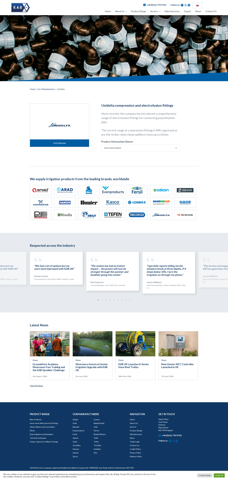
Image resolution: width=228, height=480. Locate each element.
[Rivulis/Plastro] (65, 215)
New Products (36, 419)
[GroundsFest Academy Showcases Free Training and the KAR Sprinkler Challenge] (50, 343)
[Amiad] (41, 190)
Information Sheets (112, 148)
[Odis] (185, 202)
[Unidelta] (161, 215)
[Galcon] (161, 190)
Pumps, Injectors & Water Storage (44, 442)
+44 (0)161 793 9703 (172, 435)
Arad (75, 423)
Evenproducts (78, 430)
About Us (119, 11)
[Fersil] (137, 190)
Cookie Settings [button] (205, 475)
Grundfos (77, 445)
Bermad (76, 427)
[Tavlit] (89, 215)
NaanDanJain (99, 423)
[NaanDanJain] (161, 202)
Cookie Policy (135, 449)
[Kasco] (113, 202)
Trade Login (135, 442)
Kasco (75, 456)
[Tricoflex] (137, 215)
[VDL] (185, 215)
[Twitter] (186, 5)
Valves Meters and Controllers (42, 427)
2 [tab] (102, 300)
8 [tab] (126, 300)
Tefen (96, 442)
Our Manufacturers (46, 89)
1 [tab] (98, 300)
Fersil (75, 434)
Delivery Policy (136, 456)
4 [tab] (110, 300)
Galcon (76, 438)
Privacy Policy (135, 453)
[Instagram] (189, 5)
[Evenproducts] (113, 190)
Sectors (154, 11)
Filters (32, 430)
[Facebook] (182, 5)
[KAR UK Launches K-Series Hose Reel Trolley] (135, 343)
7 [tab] (122, 300)
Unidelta (97, 449)
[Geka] (185, 190)
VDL (95, 453)
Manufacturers (172, 11)
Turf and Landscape (38, 438)
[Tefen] (113, 215)
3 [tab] (106, 300)
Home (108, 11)
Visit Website (59, 143)
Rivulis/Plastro (100, 434)
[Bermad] (89, 190)
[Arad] (65, 190)
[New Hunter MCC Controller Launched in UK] (178, 343)
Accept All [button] (219, 475)
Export (187, 11)
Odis (96, 427)
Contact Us (211, 11)
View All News (36, 385)
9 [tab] (130, 300)
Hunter (76, 453)
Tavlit (96, 438)
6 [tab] (118, 300)
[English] (197, 5)
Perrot (96, 430)
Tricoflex (97, 445)
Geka (75, 442)
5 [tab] (114, 300)
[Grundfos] (41, 202)
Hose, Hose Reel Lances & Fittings (44, 423)
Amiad (75, 419)
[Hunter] (89, 202)
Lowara (97, 419)
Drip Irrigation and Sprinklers (41, 434)
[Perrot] (41, 215)
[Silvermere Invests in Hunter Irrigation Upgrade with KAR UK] (92, 343)
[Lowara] (137, 202)
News (198, 11)
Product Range (138, 11)
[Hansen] (65, 202)
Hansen (76, 449)
